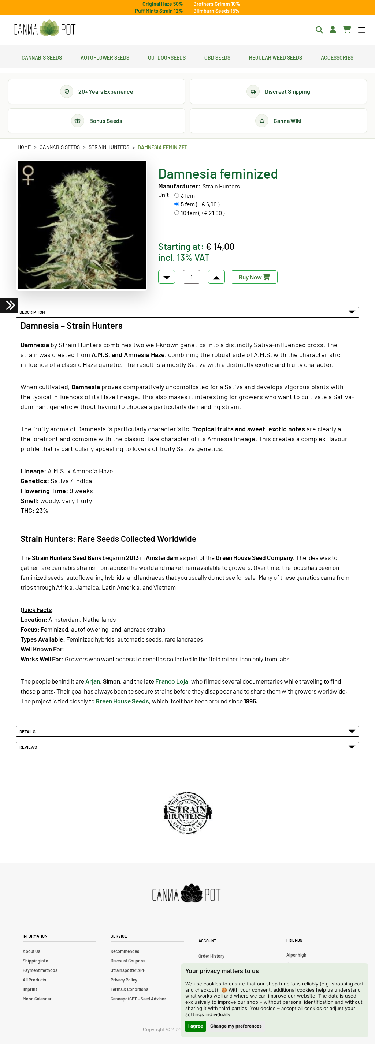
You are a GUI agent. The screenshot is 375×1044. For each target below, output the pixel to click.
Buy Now (250, 277)
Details (28, 731)
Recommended (125, 951)
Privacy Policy (124, 979)
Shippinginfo (35, 960)
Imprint (30, 989)
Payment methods (40, 970)
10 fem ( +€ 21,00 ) (202, 212)
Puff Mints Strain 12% (159, 11)
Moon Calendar (37, 998)
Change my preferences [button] (236, 1026)
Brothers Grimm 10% (216, 4)
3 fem (188, 195)
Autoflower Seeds (105, 56)
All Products (34, 979)
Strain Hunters (109, 147)
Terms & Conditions (129, 989)
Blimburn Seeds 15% (216, 11)
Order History (211, 956)
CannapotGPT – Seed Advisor (138, 998)
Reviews (28, 747)
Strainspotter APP (128, 970)
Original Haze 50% (162, 4)
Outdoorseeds (167, 56)
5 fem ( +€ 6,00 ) (200, 203)
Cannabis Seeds (42, 56)
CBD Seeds (217, 56)
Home (24, 147)
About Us (31, 951)
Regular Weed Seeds (275, 56)
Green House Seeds (122, 701)
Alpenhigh (296, 955)
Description (33, 312)
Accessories (337, 56)
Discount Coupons (128, 960)
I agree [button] (195, 1026)
